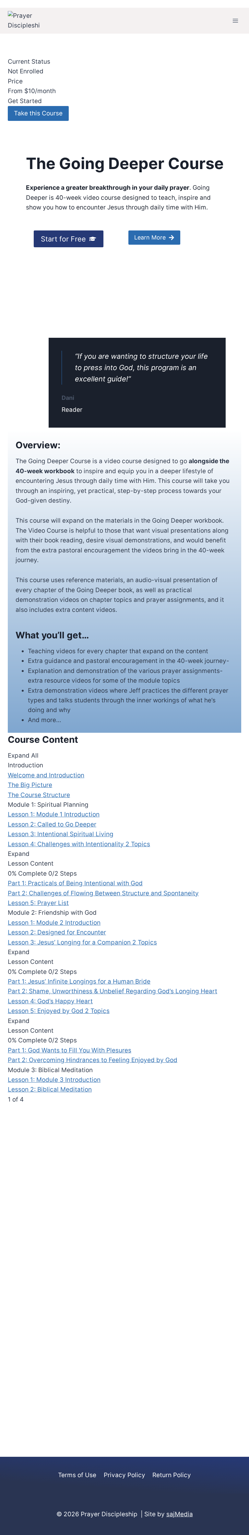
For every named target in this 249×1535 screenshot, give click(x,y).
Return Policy (171, 1475)
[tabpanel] (124, 429)
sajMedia (179, 1514)
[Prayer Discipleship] (24, 21)
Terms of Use (77, 1475)
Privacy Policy (124, 1475)
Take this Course (38, 113)
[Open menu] (235, 21)
